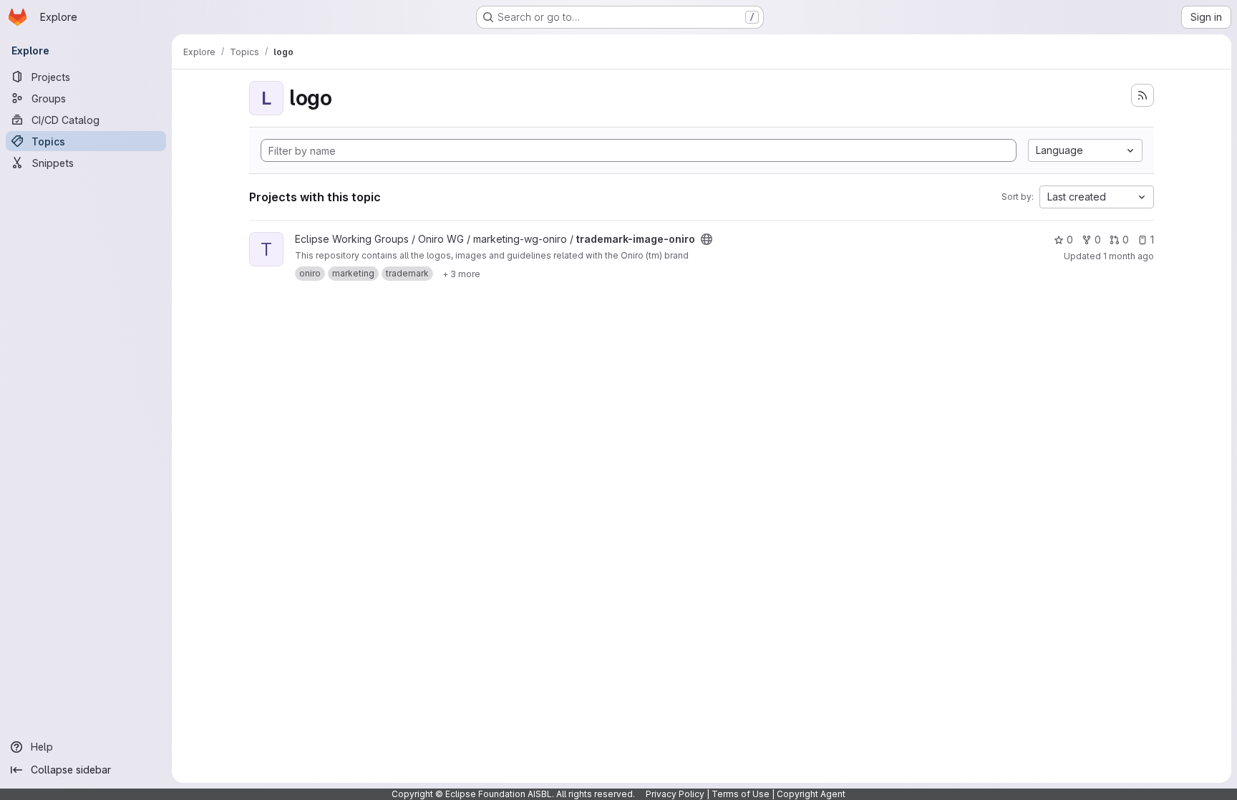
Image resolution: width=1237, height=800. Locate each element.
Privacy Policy (675, 794)
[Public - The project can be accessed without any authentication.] (706, 239)
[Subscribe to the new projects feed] (1142, 95)
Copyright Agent (811, 794)
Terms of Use (741, 794)
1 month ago (1128, 256)
